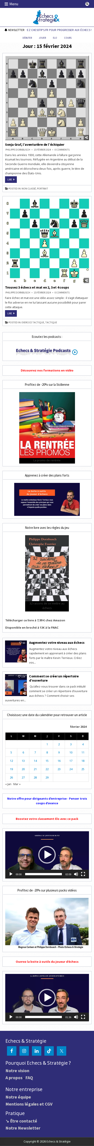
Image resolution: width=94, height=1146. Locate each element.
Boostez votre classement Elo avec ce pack (47, 819)
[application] (47, 855)
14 (35, 761)
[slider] (43, 874)
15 (47, 761)
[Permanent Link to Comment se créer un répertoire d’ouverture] (16, 685)
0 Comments (62, 149)
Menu (13, 4)
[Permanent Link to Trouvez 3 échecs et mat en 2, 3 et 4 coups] (47, 241)
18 (82, 761)
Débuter (27, 37)
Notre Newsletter (22, 1128)
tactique (51, 322)
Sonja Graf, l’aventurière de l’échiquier (34, 144)
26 (11, 777)
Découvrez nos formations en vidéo (47, 370)
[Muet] (76, 874)
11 (82, 752)
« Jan (8, 784)
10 (70, 752)
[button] (47, 855)
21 (35, 769)
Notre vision (17, 1070)
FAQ (29, 1077)
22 (47, 769)
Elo (55, 37)
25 (82, 769)
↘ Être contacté (21, 1121)
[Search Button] (87, 4)
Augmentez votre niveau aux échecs (57, 642)
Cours (67, 37)
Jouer (42, 37)
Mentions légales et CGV (28, 1104)
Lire (12, 180)
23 (59, 769)
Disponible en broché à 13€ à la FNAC (32, 627)
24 (70, 769)
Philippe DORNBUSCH (17, 149)
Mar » (17, 784)
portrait (42, 188)
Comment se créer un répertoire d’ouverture (54, 678)
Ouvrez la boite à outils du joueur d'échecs (47, 962)
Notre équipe (18, 1097)
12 (11, 761)
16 (59, 761)
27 (23, 777)
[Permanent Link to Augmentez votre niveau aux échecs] (16, 651)
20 (23, 769)
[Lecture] (11, 874)
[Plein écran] (83, 874)
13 (23, 761)
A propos (14, 1077)
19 (11, 769)
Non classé (29, 188)
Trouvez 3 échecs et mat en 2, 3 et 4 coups (37, 287)
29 (47, 777)
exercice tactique (33, 322)
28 (35, 777)
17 (70, 761)
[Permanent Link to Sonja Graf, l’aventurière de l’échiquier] (47, 98)
